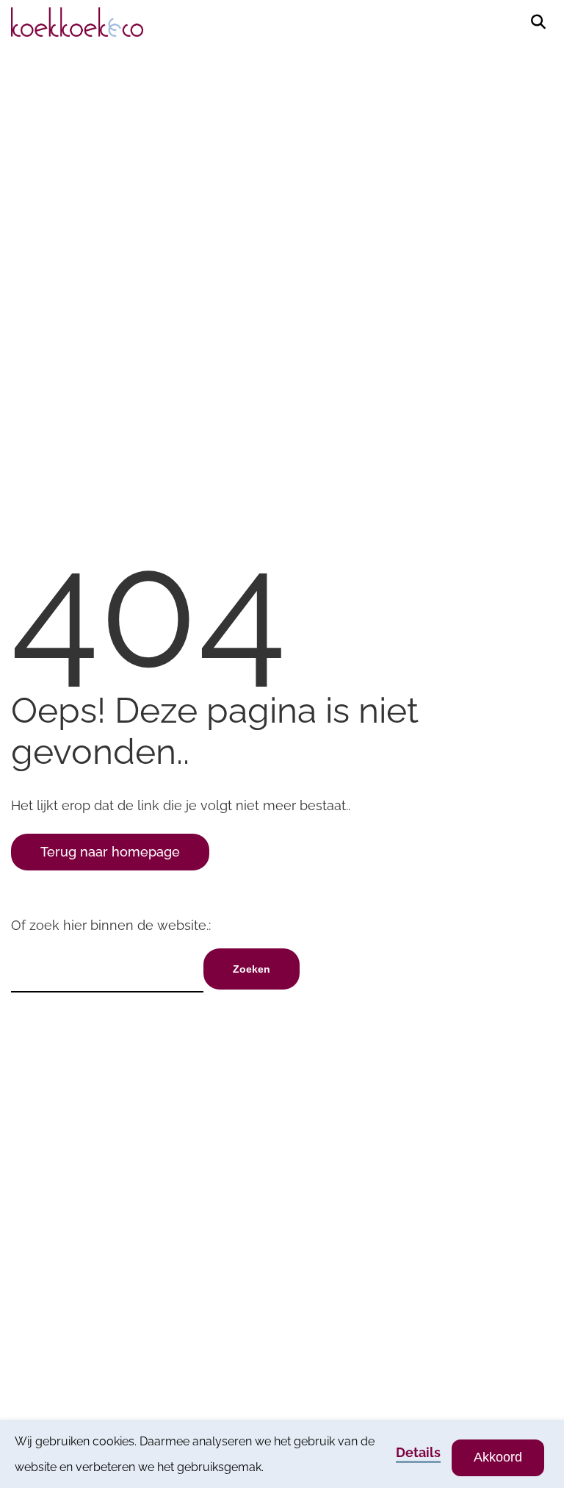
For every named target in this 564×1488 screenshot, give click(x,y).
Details (418, 1452)
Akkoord (498, 1457)
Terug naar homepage (110, 851)
